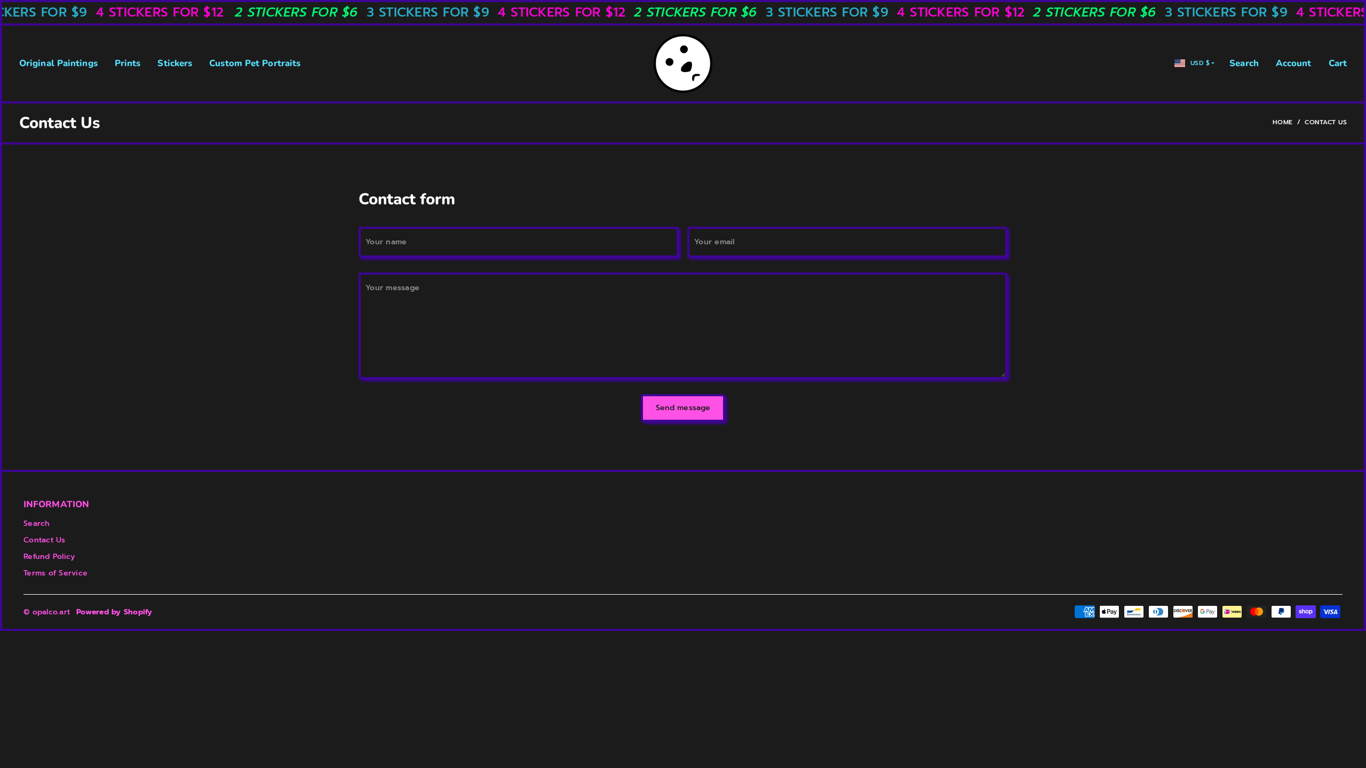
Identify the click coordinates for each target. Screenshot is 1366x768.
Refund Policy (49, 556)
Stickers (174, 63)
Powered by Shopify (114, 612)
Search (1244, 63)
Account (1294, 63)
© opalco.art (46, 612)
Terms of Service (55, 573)
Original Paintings (58, 63)
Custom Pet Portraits (254, 63)
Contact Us (44, 540)
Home (1283, 122)
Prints (128, 63)
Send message (683, 407)
